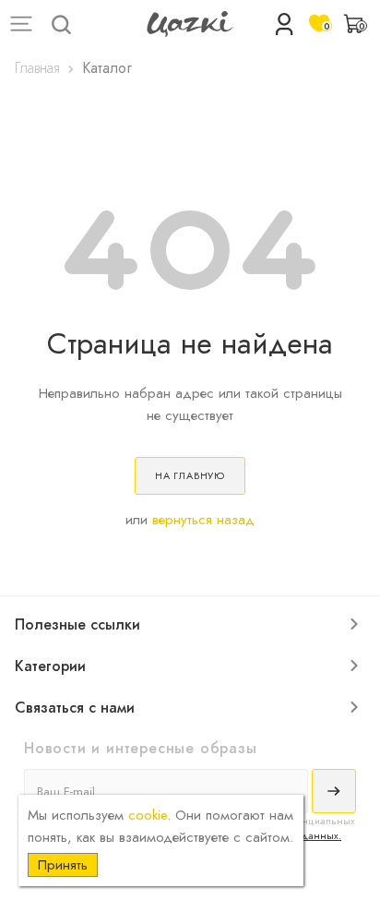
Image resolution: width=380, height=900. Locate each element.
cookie (147, 815)
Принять (63, 865)
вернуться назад (203, 520)
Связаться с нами (75, 707)
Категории (50, 666)
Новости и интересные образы (140, 748)
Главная (37, 68)
